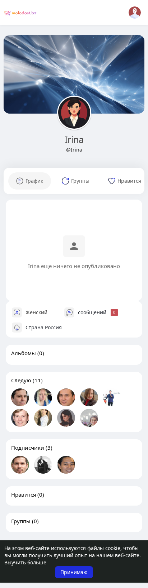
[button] (134, 12)
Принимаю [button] (74, 572)
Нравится (23, 494)
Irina (74, 139)
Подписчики (27, 447)
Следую (21, 380)
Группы (21, 521)
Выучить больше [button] (25, 562)
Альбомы (23, 353)
